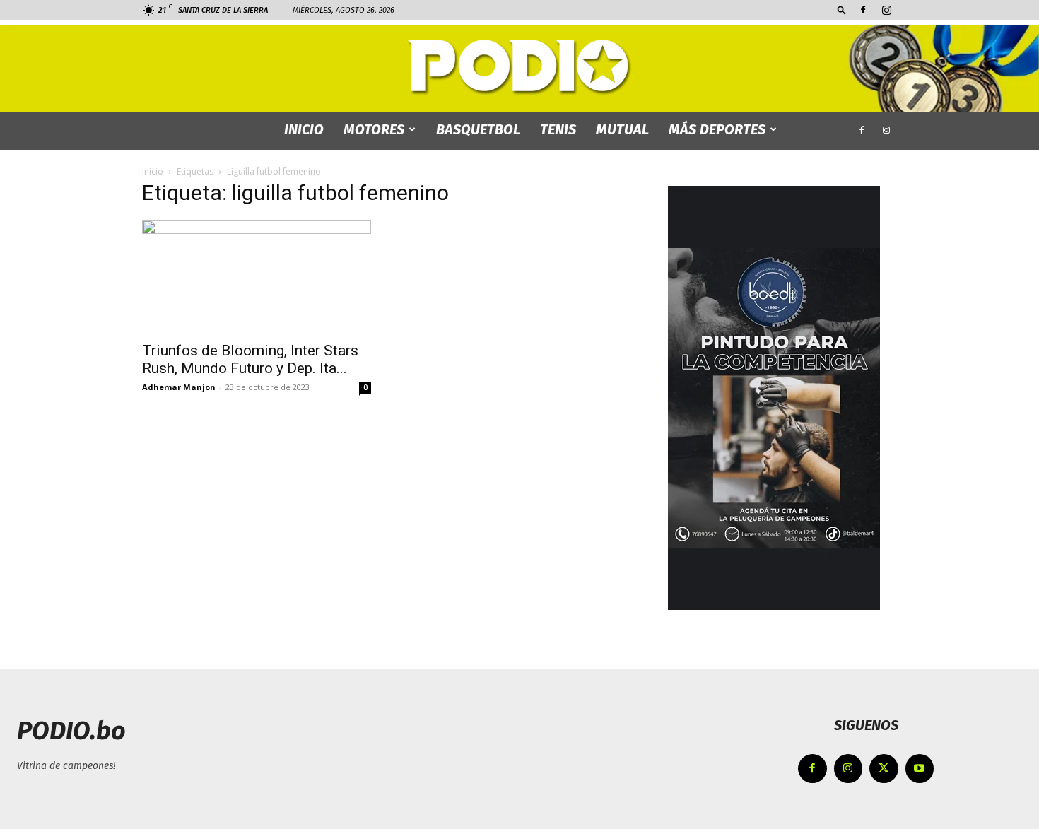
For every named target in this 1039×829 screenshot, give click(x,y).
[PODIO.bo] (519, 67)
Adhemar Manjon (179, 387)
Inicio (152, 171)
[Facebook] (863, 10)
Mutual (622, 129)
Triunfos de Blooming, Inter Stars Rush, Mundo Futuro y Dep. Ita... (250, 359)
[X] (883, 768)
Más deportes (717, 129)
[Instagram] (886, 10)
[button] (841, 9)
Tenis (558, 129)
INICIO (304, 129)
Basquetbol (478, 129)
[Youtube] (919, 768)
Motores (374, 129)
